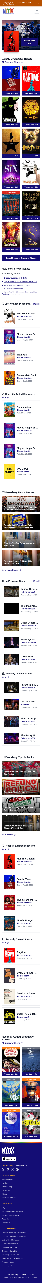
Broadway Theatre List (10, 1255)
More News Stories (10, 570)
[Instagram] (3, 1169)
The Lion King (7, 1187)
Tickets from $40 (11, 93)
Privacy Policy (13, 1274)
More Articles (8, 835)
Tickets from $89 (11, 1074)
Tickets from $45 (11, 125)
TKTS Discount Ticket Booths (12, 1258)
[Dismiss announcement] (38, 3)
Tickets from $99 (31, 1105)
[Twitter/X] (12, 1169)
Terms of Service (28, 1274)
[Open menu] (36, 11)
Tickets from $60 (31, 125)
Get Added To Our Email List (12, 1211)
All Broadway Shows (11, 62)
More (35, 304)
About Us (5, 1219)
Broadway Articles (8, 1266)
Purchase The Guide (9, 1247)
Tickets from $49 (29, 42)
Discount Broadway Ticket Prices (14, 1232)
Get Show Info (31, 93)
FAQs (4, 1208)
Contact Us (6, 1223)
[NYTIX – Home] (8, 11)
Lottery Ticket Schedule (10, 1240)
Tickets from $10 (11, 156)
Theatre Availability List (10, 1215)
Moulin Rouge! (7, 1179)
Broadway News (8, 1262)
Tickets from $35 (11, 187)
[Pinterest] (17, 1169)
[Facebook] (8, 1169)
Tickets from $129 (11, 1136)
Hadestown (6, 1190)
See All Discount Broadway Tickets (21, 258)
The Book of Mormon (10, 1198)
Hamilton (5, 1183)
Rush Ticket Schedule (10, 1244)
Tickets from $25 (31, 218)
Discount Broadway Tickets (15, 278)
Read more (6, 294)
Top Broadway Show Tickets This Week (20, 282)
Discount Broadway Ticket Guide (14, 1236)
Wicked (4, 1194)
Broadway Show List (9, 1251)
